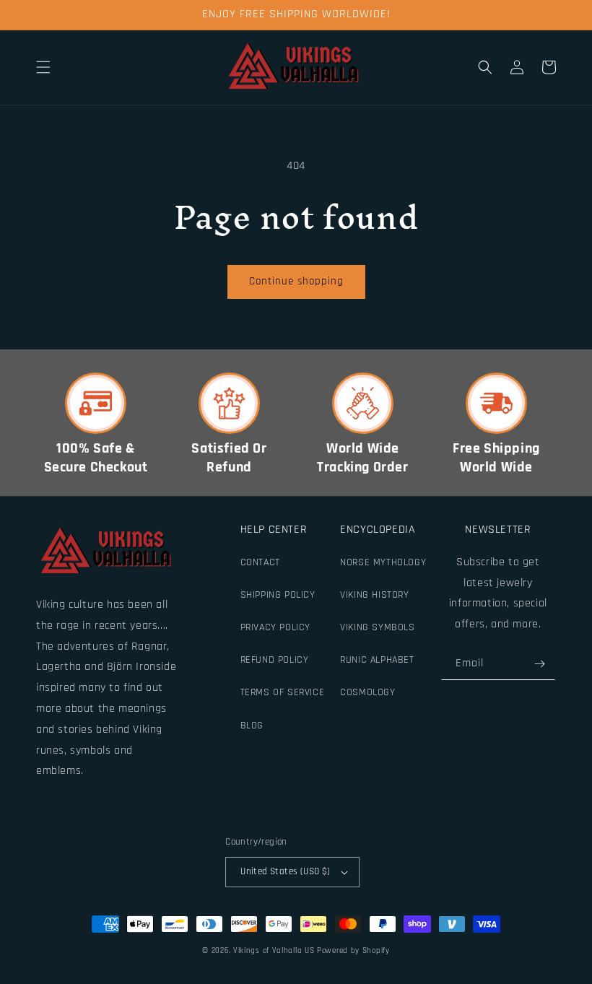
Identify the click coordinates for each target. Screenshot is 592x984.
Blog (252, 725)
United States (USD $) (285, 871)
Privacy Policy (275, 627)
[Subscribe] (539, 664)
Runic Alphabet (377, 659)
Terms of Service (282, 692)
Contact (260, 562)
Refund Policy (274, 659)
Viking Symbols (377, 627)
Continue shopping (296, 281)
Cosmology (367, 692)
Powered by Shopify (353, 951)
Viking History (374, 594)
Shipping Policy (277, 594)
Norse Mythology (383, 562)
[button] (43, 67)
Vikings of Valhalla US (273, 951)
